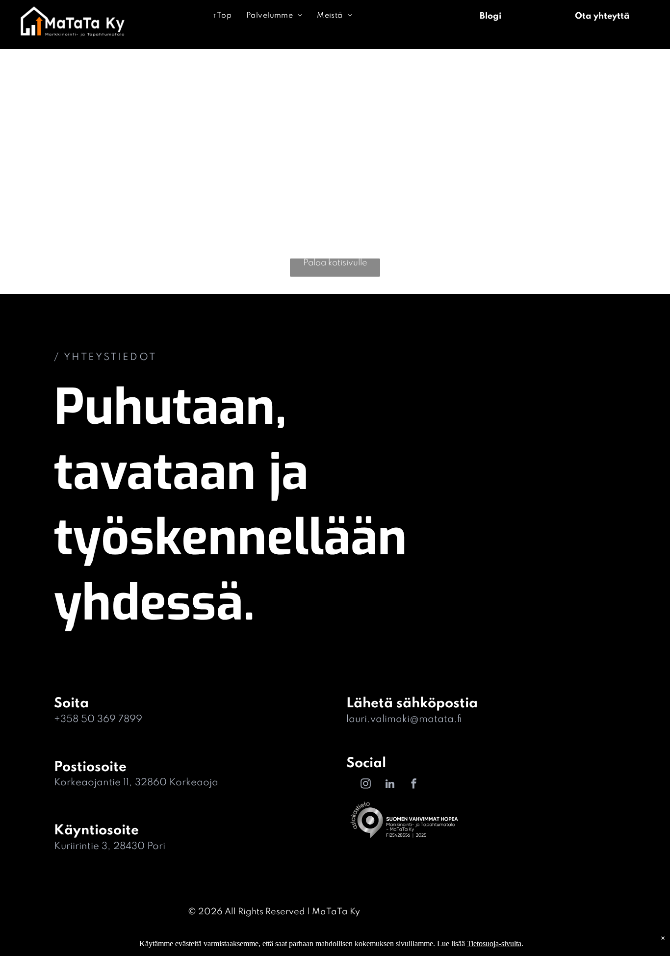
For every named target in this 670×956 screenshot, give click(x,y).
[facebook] (414, 785)
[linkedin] (390, 785)
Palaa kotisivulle (335, 262)
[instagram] (366, 785)
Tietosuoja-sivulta (494, 943)
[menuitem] (222, 16)
